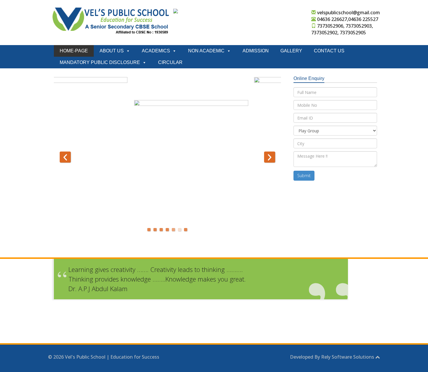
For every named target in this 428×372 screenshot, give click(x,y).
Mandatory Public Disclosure (100, 62)
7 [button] (185, 229)
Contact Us (329, 50)
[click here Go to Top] (377, 357)
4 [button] (167, 229)
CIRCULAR (170, 62)
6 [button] (179, 229)
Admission (256, 50)
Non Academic (206, 50)
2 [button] (155, 229)
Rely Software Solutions (347, 357)
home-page (74, 50)
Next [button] (269, 157)
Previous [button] (65, 157)
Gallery (291, 50)
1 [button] (149, 229)
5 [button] (173, 229)
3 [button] (161, 229)
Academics (156, 50)
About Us (112, 50)
